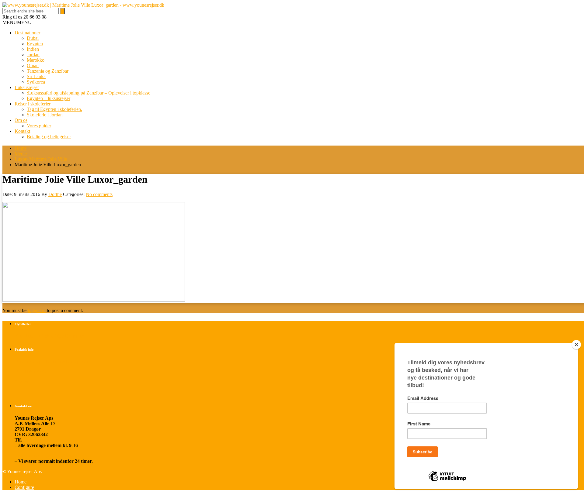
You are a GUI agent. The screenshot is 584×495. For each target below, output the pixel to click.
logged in (37, 310)
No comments (99, 194)
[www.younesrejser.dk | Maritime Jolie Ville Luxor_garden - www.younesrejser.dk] (83, 5)
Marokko (35, 60)
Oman (33, 65)
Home (20, 148)
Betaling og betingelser (49, 136)
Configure (24, 487)
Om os (21, 120)
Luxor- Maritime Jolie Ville (41, 159)
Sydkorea (36, 81)
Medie (21, 153)
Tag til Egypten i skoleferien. (54, 109)
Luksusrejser (27, 87)
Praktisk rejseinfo (33, 371)
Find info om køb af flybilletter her (50, 336)
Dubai (33, 38)
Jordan (33, 54)
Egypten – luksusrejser (48, 98)
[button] (17, 22)
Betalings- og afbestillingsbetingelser (52, 361)
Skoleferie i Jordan (45, 114)
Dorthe (55, 194)
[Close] (576, 344)
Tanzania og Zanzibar (47, 71)
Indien (33, 49)
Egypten (35, 43)
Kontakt (22, 131)
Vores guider (39, 125)
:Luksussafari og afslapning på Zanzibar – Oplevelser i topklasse (88, 92)
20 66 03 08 (34, 439)
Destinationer (27, 32)
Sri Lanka (36, 76)
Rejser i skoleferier (32, 103)
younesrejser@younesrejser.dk (46, 455)
